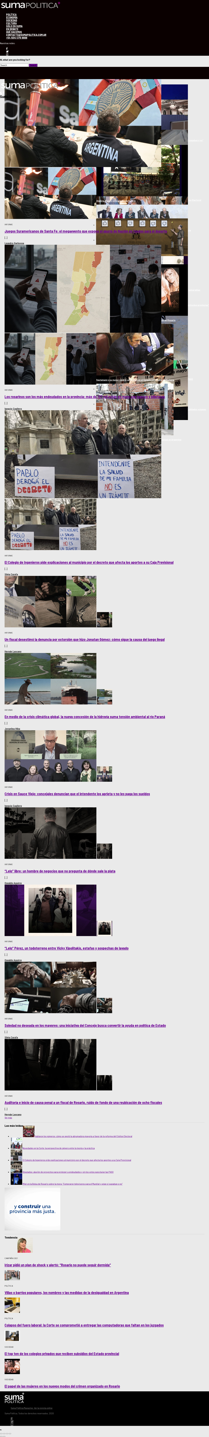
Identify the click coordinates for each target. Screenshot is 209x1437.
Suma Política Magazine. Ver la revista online (31, 1407)
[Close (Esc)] (1, 1433)
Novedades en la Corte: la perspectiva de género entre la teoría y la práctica (59, 1148)
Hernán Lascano (13, 651)
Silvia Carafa (11, 574)
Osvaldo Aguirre (13, 883)
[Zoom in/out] (10, 1433)
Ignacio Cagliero (13, 408)
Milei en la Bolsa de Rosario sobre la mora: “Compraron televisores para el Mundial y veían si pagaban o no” (73, 1183)
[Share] (4, 1433)
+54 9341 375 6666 (16, 37)
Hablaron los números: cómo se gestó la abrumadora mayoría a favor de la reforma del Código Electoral (83, 1136)
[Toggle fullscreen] (7, 1433)
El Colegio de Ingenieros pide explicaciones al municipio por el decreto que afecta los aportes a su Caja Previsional (77, 1160)
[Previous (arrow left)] (1, 1436)
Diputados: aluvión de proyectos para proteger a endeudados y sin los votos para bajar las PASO (68, 1171)
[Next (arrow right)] (4, 1436)
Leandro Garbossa (14, 243)
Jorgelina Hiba (12, 728)
